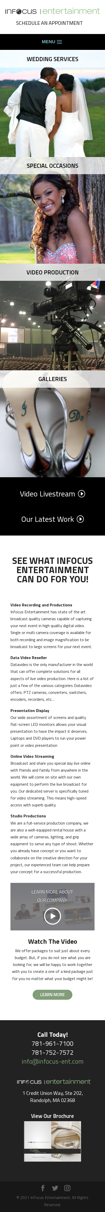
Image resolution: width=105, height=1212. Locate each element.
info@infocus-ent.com (53, 1061)
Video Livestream (47, 493)
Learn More (52, 994)
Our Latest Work (47, 519)
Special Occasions (52, 165)
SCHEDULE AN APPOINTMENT (49, 23)
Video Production (53, 272)
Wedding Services (52, 58)
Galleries (52, 378)
